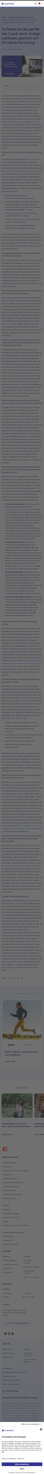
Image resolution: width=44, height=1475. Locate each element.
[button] (35, 3)
